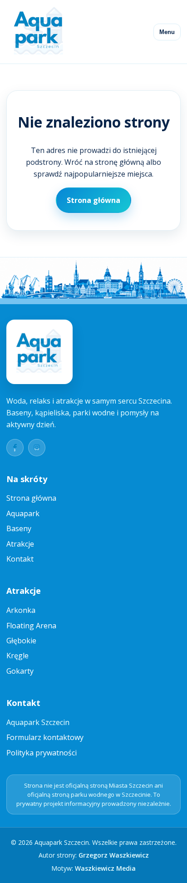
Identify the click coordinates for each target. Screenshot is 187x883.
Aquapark (22, 513)
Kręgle (17, 656)
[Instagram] (36, 447)
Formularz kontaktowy (45, 737)
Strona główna (93, 200)
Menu (167, 32)
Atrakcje (20, 544)
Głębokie (21, 641)
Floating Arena (31, 626)
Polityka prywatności (41, 753)
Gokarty (20, 671)
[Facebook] (15, 447)
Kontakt (20, 559)
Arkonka (20, 610)
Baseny (18, 528)
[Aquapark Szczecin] (39, 32)
